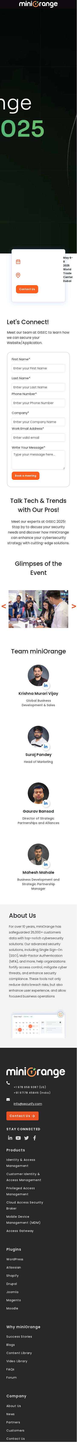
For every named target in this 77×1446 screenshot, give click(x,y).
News (10, 1414)
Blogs (10, 1345)
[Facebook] (34, 1138)
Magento (13, 1300)
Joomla (12, 1292)
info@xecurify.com (28, 1104)
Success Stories (19, 1336)
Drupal (11, 1284)
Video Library (16, 1361)
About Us (13, 1406)
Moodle (12, 1308)
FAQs (10, 1369)
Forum (11, 1377)
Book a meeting (25, 475)
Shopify (12, 1275)
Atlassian (13, 1267)
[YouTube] (18, 1138)
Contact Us (27, 289)
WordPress (14, 1259)
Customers (15, 1430)
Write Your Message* (28, 447)
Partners (13, 1422)
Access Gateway (20, 1231)
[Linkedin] (10, 1138)
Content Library (19, 1353)
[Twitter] (26, 1138)
